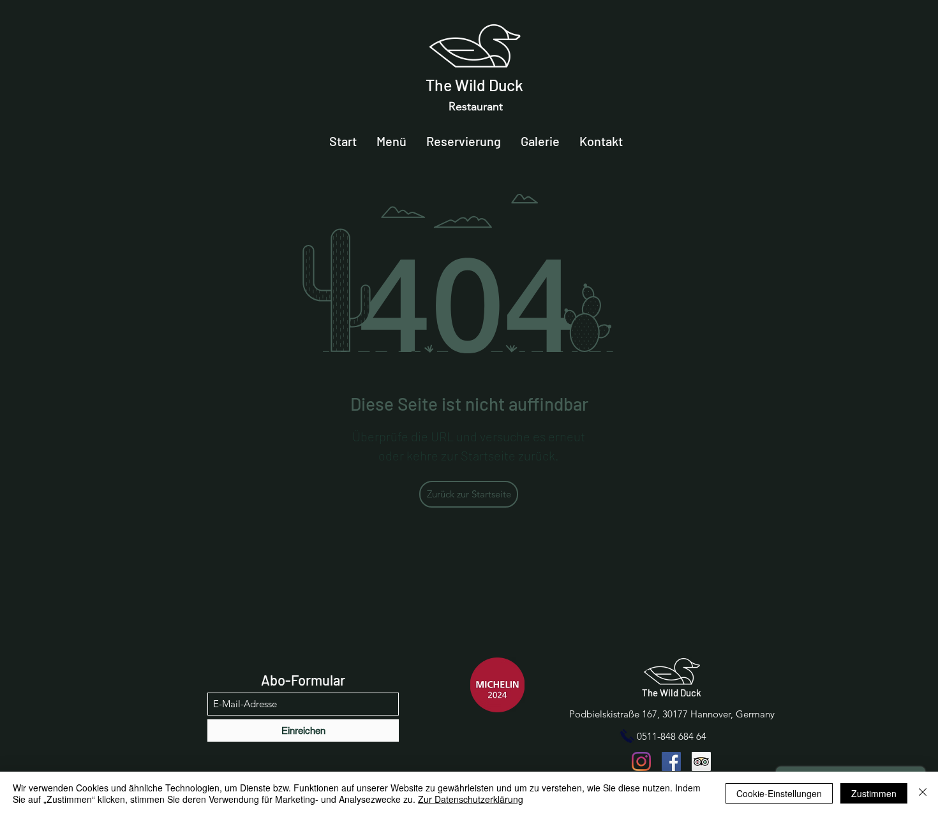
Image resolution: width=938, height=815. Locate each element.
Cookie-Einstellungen (779, 793)
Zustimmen (874, 793)
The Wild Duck (474, 84)
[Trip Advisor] (701, 761)
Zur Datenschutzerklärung (470, 799)
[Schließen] (922, 793)
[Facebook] (671, 761)
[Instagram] (641, 761)
